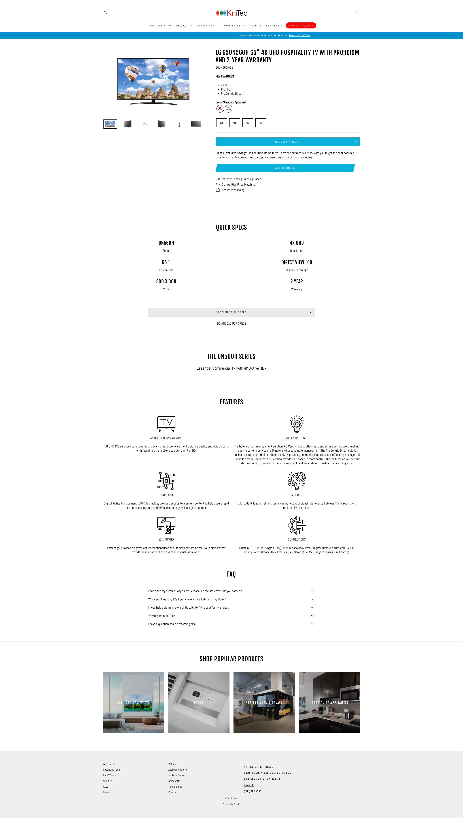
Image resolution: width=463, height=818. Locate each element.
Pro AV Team (109, 775)
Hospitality (159, 25)
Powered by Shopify (231, 804)
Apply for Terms (176, 775)
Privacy (172, 792)
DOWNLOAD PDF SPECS (231, 323)
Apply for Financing (178, 769)
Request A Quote (301, 25)
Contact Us (174, 781)
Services (273, 25)
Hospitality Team (111, 769)
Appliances (233, 25)
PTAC (254, 25)
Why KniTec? (109, 764)
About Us (107, 781)
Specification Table (231, 312)
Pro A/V (182, 25)
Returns (172, 764)
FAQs (105, 786)
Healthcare (206, 25)
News (106, 792)
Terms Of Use (175, 786)
